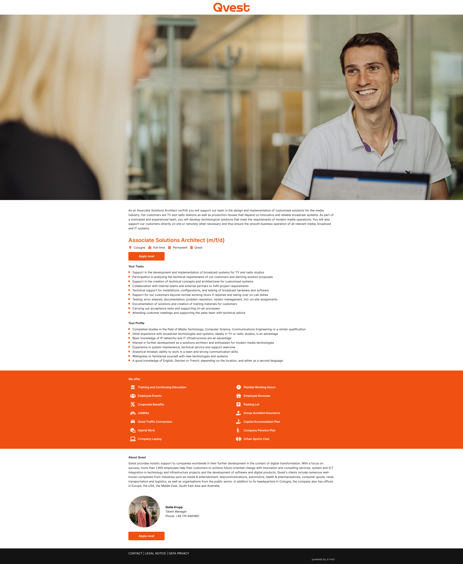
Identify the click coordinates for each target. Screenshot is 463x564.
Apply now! (146, 256)
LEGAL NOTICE (155, 553)
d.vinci (331, 559)
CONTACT (135, 553)
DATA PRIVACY (179, 553)
